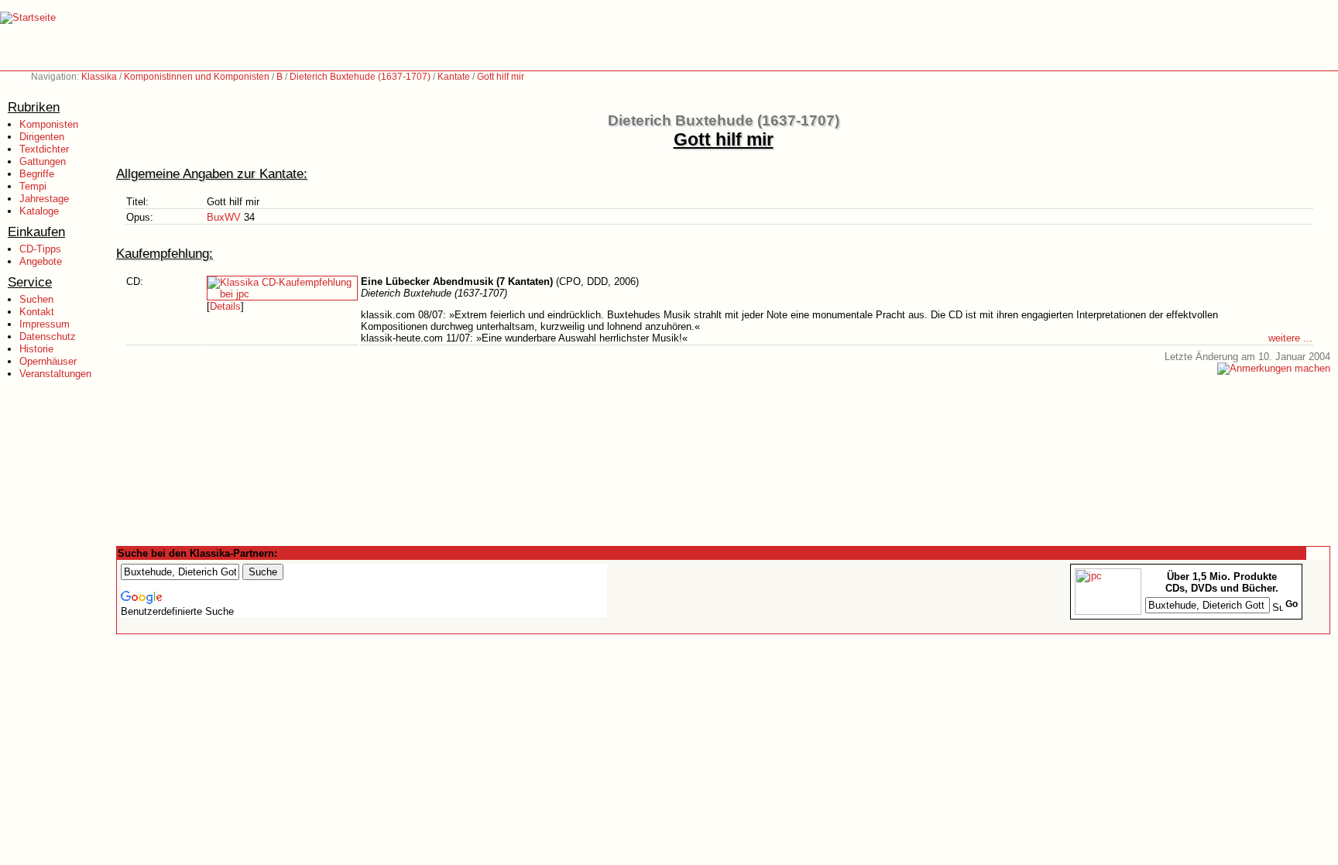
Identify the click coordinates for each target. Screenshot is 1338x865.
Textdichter (44, 149)
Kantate (453, 76)
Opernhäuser (48, 361)
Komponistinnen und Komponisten (196, 76)
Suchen (36, 299)
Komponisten (48, 124)
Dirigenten (41, 136)
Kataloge (39, 211)
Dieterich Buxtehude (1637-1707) (360, 76)
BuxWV (224, 217)
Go (1291, 604)
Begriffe (36, 174)
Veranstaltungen (55, 373)
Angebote (40, 261)
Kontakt (36, 312)
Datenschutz (47, 336)
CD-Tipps (40, 249)
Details (225, 306)
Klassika (99, 76)
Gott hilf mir (500, 76)
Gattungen (42, 161)
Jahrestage (44, 198)
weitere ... (1290, 338)
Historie (36, 349)
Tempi (32, 186)
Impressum (44, 324)
